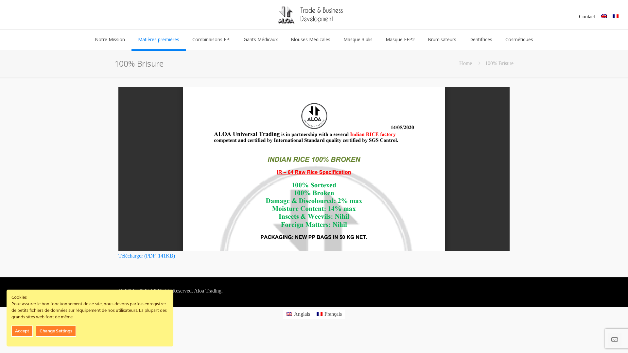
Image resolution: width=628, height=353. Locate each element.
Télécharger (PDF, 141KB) (146, 256)
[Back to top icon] (596, 339)
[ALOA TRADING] (314, 14)
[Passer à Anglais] (604, 16)
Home (465, 63)
